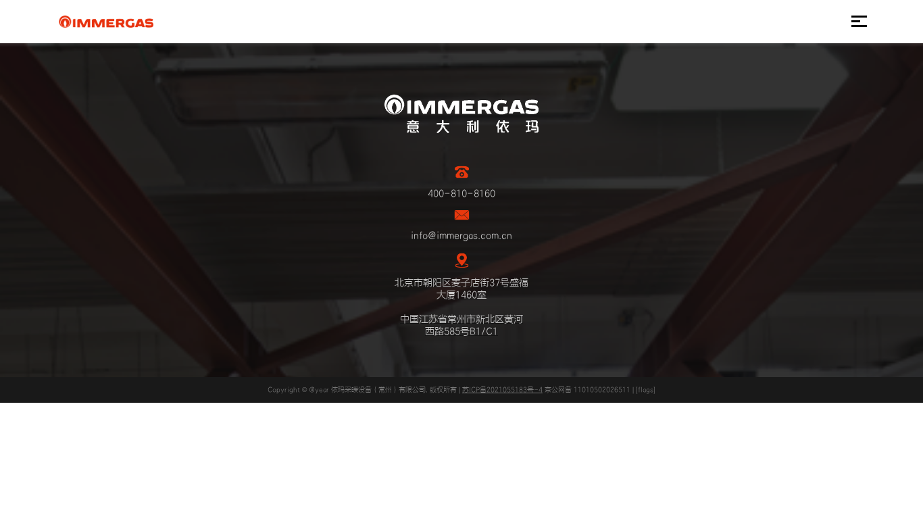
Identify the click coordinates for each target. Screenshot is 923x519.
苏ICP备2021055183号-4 (502, 390)
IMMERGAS (105, 22)
